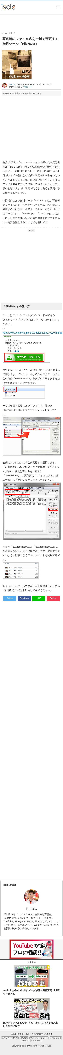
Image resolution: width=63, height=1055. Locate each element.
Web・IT (27, 87)
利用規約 (24, 1040)
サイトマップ (36, 1040)
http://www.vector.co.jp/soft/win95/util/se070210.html (31, 332)
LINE (38, 598)
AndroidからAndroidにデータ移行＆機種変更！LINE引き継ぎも (31, 992)
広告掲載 (24, 1038)
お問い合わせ (55, 1038)
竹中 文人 (31, 908)
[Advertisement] (31, 23)
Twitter (10, 598)
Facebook (24, 598)
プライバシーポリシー (39, 1038)
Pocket (53, 598)
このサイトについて (10, 1038)
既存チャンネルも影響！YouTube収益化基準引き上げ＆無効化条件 (30, 1024)
